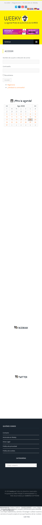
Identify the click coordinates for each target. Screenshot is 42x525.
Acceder (7, 3)
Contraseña (7, 66)
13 (21, 117)
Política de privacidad (10, 446)
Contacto (6, 433)
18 (12, 120)
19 (16, 120)
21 (25, 120)
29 (16, 111)
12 (16, 117)
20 (21, 120)
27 (7, 111)
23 (35, 120)
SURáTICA (28, 496)
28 (12, 111)
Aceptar (17, 517)
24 (7, 122)
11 (12, 117)
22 (30, 120)
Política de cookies (9, 451)
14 (25, 117)
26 (16, 122)
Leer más (27, 517)
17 (7, 120)
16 (35, 117)
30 (21, 111)
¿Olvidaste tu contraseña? (16, 87)
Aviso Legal (6, 442)
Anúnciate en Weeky (30, 3)
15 (30, 117)
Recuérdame (9, 75)
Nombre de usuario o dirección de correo (16, 58)
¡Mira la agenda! (22, 101)
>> (35, 106)
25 (12, 122)
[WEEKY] (21, 19)
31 (25, 111)
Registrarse (16, 3)
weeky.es (13, 491)
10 (7, 117)
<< (7, 106)
